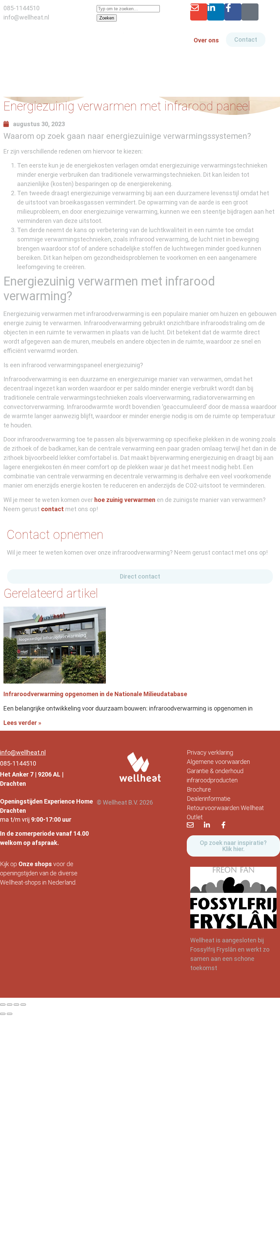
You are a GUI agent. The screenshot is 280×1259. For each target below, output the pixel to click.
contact (52, 509)
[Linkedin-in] (215, 12)
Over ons (206, 40)
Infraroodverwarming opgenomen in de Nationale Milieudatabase (95, 694)
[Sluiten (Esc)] (23, 1005)
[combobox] (128, 8)
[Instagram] (249, 12)
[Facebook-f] (232, 12)
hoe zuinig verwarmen (124, 499)
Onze (25, 863)
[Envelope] (198, 12)
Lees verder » (22, 722)
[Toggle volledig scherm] (9, 1005)
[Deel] (16, 1005)
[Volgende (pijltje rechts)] (9, 1014)
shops (43, 863)
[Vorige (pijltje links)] (2, 1014)
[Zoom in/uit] (2, 1005)
